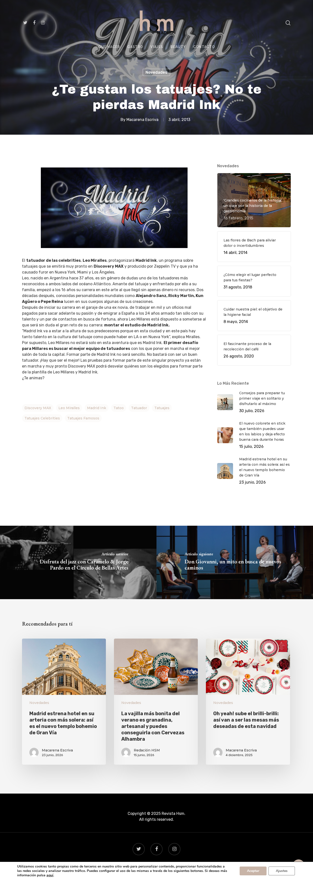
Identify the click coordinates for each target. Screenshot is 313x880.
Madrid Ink (96, 408)
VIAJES (156, 47)
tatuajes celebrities (42, 418)
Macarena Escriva (142, 119)
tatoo (118, 408)
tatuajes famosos (83, 418)
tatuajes (161, 408)
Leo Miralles (69, 408)
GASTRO (135, 47)
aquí (49, 875)
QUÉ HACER (109, 47)
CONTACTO (204, 47)
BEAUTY (178, 47)
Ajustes (282, 870)
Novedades (156, 72)
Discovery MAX (37, 408)
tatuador (139, 408)
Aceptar (253, 870)
